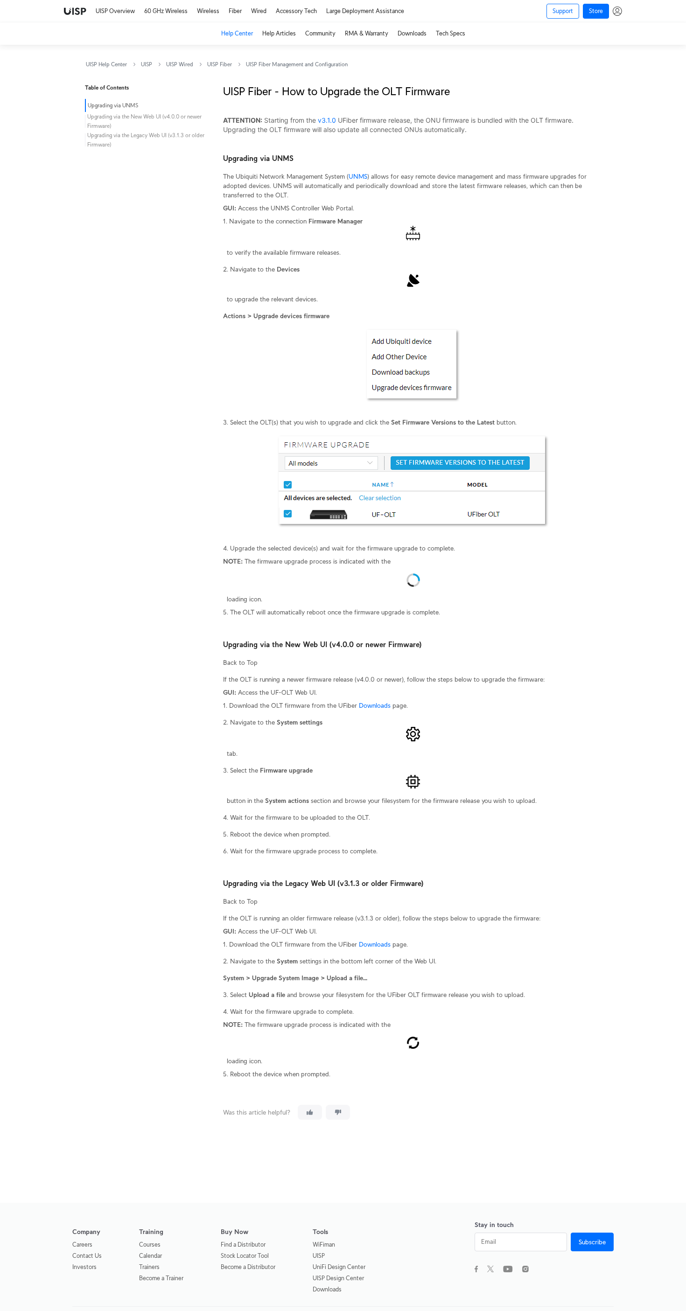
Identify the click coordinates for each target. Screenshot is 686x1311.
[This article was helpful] (310, 1112)
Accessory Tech (296, 10)
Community (320, 33)
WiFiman (324, 1244)
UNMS (358, 176)
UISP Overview (115, 10)
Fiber (235, 10)
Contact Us (87, 1255)
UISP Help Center (106, 64)
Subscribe (592, 1242)
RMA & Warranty (366, 33)
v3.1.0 (327, 120)
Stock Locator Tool (245, 1255)
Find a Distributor (243, 1244)
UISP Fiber (219, 64)
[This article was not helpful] (338, 1112)
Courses (150, 1244)
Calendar (150, 1255)
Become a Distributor (248, 1266)
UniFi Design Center (339, 1266)
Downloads (412, 33)
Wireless (208, 10)
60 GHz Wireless (166, 10)
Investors (84, 1266)
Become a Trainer (161, 1278)
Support (563, 10)
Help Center (237, 33)
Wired (258, 10)
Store (596, 10)
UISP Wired (179, 64)
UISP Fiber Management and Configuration (297, 64)
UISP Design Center (338, 1278)
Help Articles (279, 33)
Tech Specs (450, 33)
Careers (82, 1244)
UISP (146, 64)
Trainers (149, 1266)
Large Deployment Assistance (365, 10)
